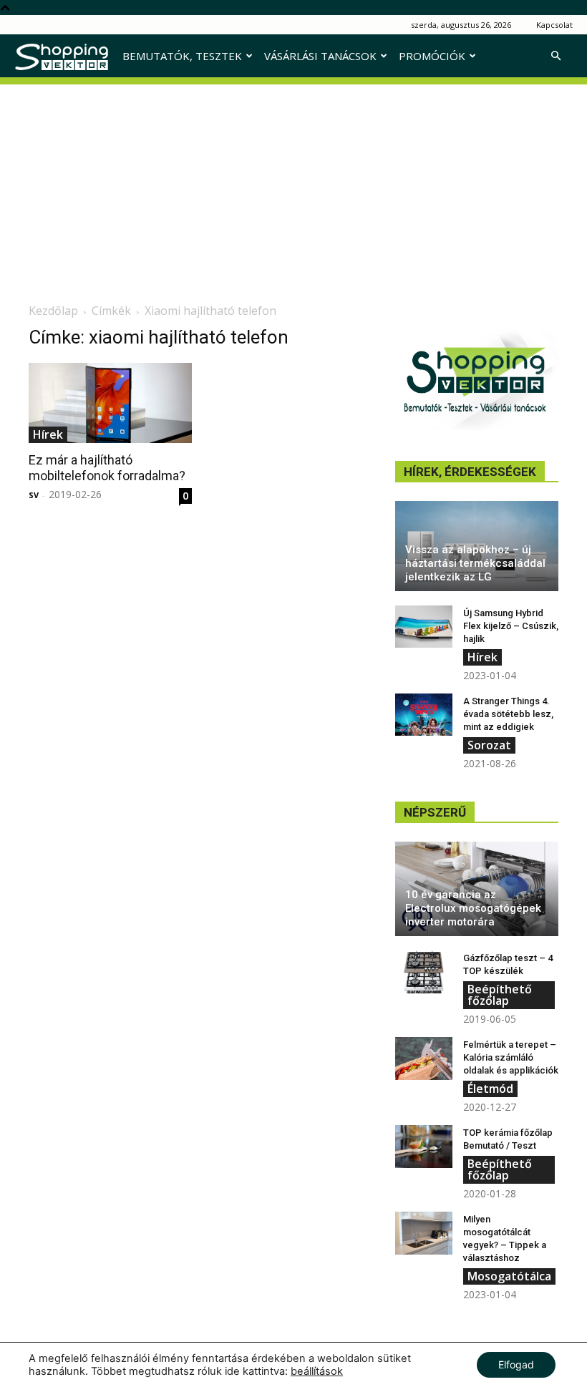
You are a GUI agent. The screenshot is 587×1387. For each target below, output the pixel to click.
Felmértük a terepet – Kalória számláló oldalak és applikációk (510, 1057)
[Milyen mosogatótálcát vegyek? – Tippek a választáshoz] (423, 1233)
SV (34, 495)
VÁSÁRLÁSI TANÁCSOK (320, 56)
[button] (555, 56)
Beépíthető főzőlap (499, 994)
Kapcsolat (554, 24)
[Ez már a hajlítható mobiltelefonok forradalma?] (110, 403)
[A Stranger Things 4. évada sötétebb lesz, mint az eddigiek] (423, 715)
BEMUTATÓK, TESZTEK (182, 56)
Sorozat (489, 745)
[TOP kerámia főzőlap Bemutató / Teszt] (423, 1146)
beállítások (317, 1371)
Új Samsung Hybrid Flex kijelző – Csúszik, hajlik (510, 626)
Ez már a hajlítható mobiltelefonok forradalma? (107, 467)
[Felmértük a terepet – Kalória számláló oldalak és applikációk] (423, 1058)
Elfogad (516, 1364)
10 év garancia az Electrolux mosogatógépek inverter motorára (473, 908)
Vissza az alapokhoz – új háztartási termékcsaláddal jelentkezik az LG (475, 563)
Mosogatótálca (509, 1276)
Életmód (490, 1088)
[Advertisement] (293, 184)
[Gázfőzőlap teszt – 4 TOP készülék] (423, 971)
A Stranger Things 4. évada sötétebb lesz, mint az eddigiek (508, 714)
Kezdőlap (53, 310)
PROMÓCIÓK (432, 56)
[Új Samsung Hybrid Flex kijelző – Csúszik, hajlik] (423, 626)
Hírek (48, 434)
